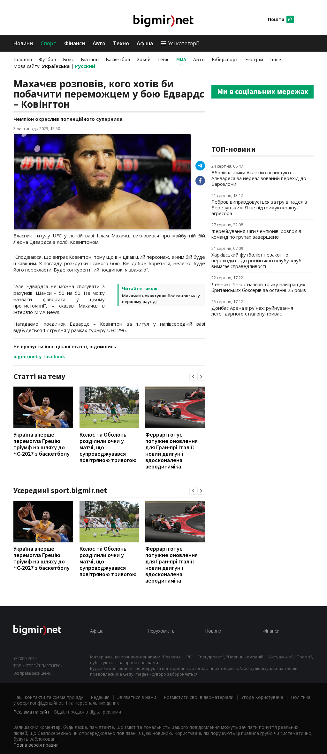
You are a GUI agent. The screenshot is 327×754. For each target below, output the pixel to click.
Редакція (100, 697)
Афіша (145, 43)
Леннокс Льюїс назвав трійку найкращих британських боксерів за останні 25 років (258, 287)
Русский (85, 66)
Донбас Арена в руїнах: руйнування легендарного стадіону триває (252, 311)
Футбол (47, 59)
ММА (181, 59)
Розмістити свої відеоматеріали (198, 697)
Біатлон (90, 59)
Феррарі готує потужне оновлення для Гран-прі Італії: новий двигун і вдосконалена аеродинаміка (171, 450)
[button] (193, 377)
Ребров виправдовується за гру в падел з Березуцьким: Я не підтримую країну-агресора (259, 207)
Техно (121, 43)
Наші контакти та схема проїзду (48, 697)
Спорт (49, 43)
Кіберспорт (225, 59)
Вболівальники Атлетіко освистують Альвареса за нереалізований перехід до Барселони (258, 178)
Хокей (143, 59)
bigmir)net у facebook (39, 356)
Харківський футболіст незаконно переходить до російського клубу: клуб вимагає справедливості (256, 260)
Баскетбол (118, 59)
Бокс (68, 59)
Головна (22, 59)
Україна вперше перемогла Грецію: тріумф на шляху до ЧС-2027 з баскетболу (41, 444)
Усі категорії (183, 43)
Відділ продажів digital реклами (87, 712)
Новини (23, 43)
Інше (275, 59)
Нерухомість (161, 631)
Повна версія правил (35, 745)
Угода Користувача (262, 697)
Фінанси (74, 43)
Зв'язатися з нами (136, 697)
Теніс (163, 59)
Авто (99, 43)
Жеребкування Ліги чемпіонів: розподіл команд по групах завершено (256, 234)
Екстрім (254, 59)
